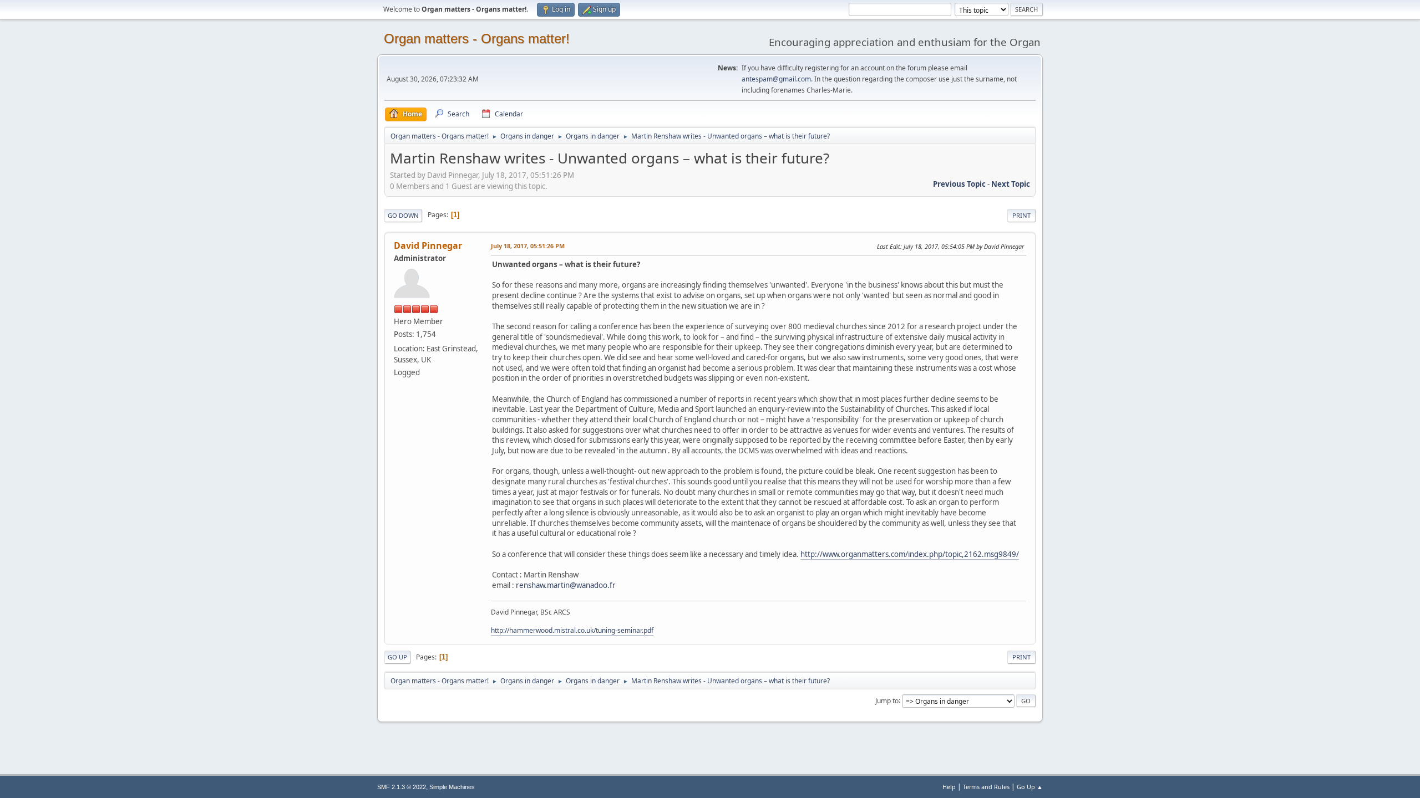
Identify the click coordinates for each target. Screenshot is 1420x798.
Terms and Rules (986, 786)
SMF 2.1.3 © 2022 (401, 787)
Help (949, 786)
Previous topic (959, 184)
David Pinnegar (428, 245)
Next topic (1010, 184)
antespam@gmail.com (776, 79)
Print (1021, 215)
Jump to (887, 700)
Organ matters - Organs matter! (477, 38)
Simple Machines (452, 787)
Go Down (403, 215)
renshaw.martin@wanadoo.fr (566, 585)
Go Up (397, 657)
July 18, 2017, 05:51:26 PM (528, 246)
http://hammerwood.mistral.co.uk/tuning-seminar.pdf (572, 630)
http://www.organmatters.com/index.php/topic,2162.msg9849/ (909, 554)
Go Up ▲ (1030, 786)
